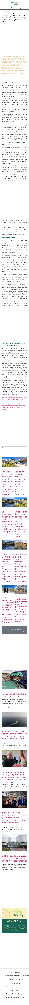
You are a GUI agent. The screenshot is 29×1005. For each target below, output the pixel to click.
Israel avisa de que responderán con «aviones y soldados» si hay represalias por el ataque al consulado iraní (14, 817)
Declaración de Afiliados (14, 994)
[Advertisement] (14, 37)
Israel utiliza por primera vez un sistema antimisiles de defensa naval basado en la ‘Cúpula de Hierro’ (14, 735)
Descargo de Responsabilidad (14, 997)
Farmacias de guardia (15, 979)
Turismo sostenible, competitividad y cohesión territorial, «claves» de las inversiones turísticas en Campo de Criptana (9, 609)
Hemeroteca (5, 8)
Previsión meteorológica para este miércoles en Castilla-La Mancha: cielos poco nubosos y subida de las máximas (9, 482)
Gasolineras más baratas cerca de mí (16, 976)
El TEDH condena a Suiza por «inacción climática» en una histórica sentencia (14, 858)
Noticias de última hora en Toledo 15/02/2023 (14, 695)
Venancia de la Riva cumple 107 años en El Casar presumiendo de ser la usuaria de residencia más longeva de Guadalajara (20, 568)
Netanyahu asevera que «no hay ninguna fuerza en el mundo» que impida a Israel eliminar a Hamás (14, 776)
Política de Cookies (14, 983)
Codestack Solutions (17, 1001)
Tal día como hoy (16, 8)
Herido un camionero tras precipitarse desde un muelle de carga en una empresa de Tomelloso (20, 482)
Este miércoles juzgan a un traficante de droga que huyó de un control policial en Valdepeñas (8, 521)
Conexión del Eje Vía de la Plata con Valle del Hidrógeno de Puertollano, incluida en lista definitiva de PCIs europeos (8, 568)
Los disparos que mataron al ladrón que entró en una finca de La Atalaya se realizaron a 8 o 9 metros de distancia (20, 610)
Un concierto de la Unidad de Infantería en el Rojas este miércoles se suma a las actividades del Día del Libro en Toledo (20, 524)
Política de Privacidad (14, 987)
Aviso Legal (14, 990)
